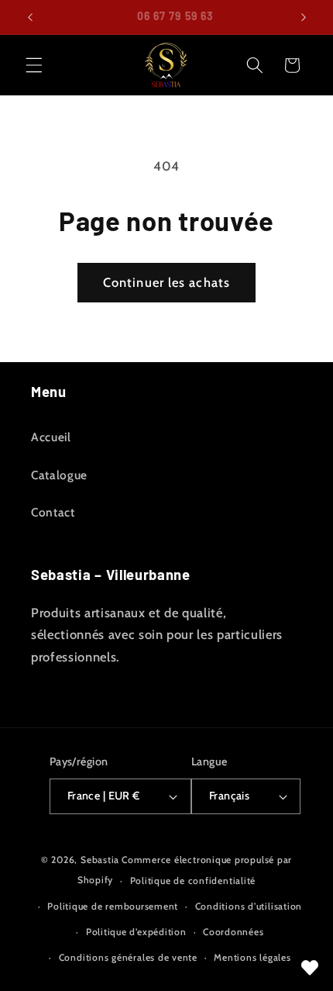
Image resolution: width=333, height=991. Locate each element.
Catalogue (59, 475)
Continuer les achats (166, 282)
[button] (34, 65)
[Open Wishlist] (309, 967)
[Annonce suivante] (304, 17)
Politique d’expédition (136, 931)
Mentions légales (252, 957)
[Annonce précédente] (30, 17)
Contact (53, 512)
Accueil (51, 437)
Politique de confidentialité (193, 880)
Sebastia (100, 859)
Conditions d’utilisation (248, 906)
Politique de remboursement (112, 906)
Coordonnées (233, 931)
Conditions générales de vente (128, 957)
